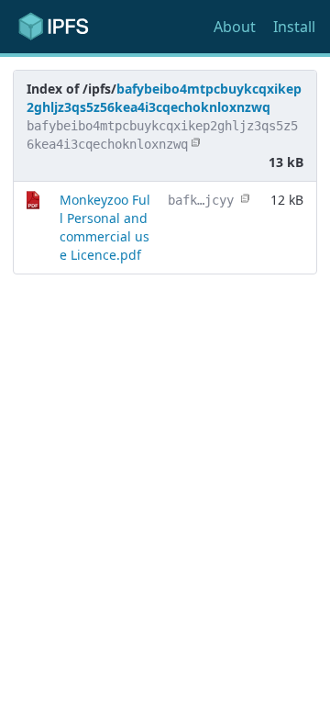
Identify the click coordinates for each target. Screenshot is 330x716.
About (235, 27)
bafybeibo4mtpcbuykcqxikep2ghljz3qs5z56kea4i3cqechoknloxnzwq (164, 98)
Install (294, 27)
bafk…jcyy (201, 200)
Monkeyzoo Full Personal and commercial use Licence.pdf (105, 227)
